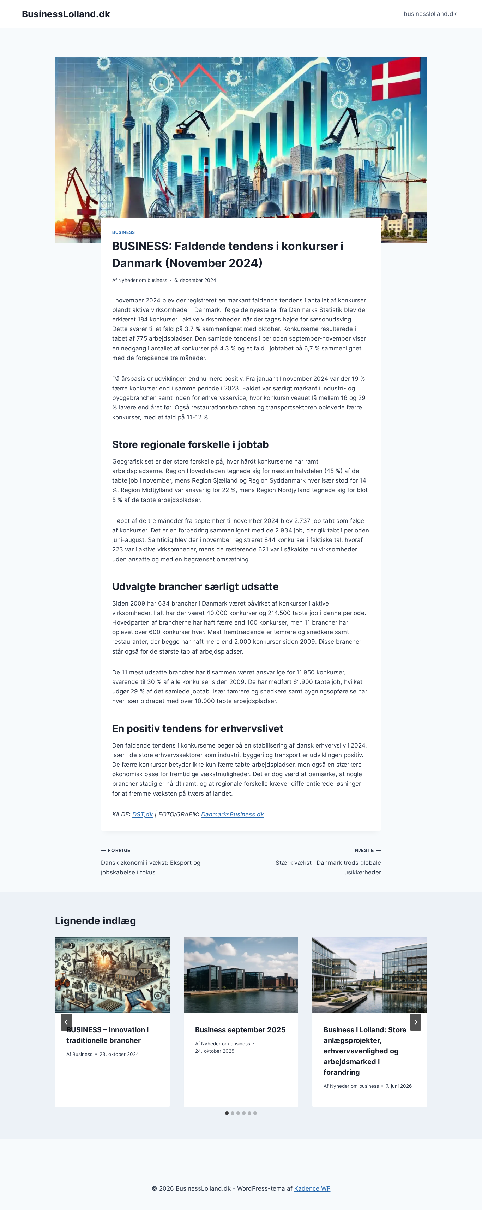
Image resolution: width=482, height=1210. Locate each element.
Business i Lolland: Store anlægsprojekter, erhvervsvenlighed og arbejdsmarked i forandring (365, 1051)
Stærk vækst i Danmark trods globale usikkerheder (328, 862)
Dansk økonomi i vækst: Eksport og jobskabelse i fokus (150, 862)
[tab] (227, 1113)
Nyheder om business (142, 280)
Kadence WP (312, 1188)
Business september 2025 (240, 1030)
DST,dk (142, 814)
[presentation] (112, 975)
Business (123, 232)
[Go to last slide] (66, 1022)
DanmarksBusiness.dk (232, 814)
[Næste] (415, 1022)
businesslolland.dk (430, 13)
